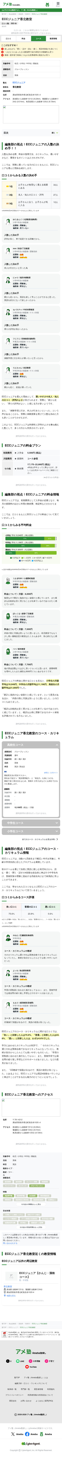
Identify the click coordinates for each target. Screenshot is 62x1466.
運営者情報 (38, 1389)
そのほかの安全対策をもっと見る (31, 1227)
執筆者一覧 (12, 1389)
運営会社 (12, 1400)
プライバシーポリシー (14, 1395)
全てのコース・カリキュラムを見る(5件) (38, 839)
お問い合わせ (26, 1400)
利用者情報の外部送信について (40, 1395)
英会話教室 (12, 14)
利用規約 (50, 1389)
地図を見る (11, 1295)
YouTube (33, 1367)
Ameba (19, 1434)
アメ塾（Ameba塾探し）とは (36, 1377)
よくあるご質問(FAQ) (44, 1400)
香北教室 (8, 1286)
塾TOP (4, 14)
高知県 (21, 14)
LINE (22, 1361)
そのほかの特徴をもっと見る (31, 1204)
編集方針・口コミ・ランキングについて (31, 1383)
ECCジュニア (19, 82)
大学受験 (36, 1361)
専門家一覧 (25, 1389)
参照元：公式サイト (51, 773)
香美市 (27, 14)
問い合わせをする (10, 1243)
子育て (51, 1361)
